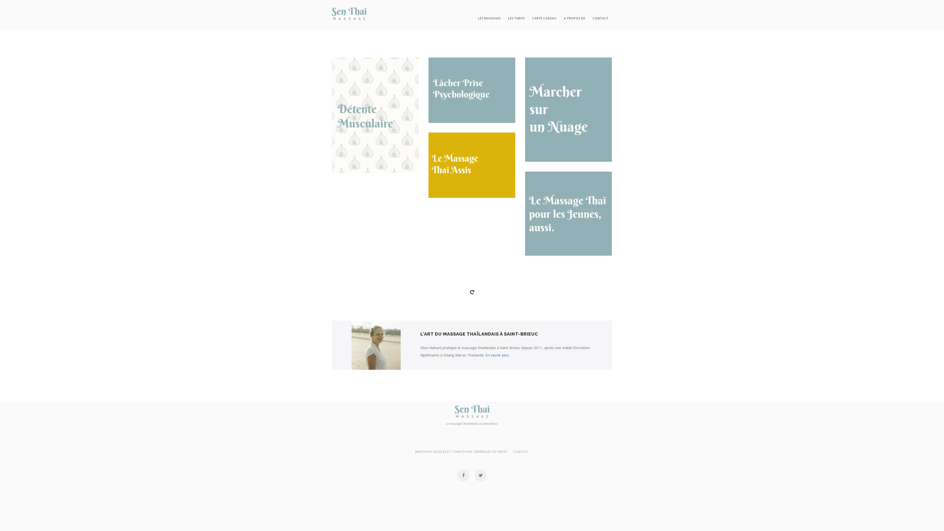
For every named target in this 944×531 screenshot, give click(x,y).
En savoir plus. (498, 355)
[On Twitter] (480, 475)
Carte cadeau (544, 18)
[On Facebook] (463, 475)
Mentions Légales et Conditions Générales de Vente (461, 452)
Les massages (489, 18)
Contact (600, 18)
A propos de (574, 18)
